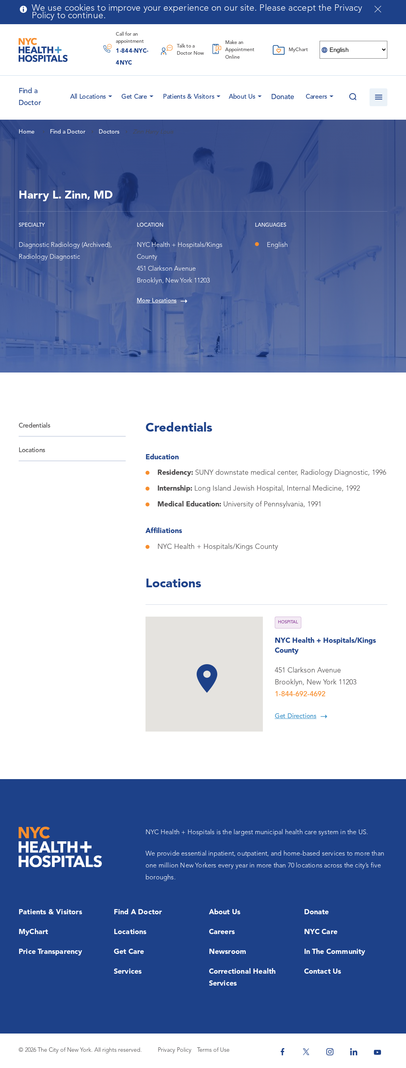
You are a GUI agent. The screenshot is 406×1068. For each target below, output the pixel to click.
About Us (242, 97)
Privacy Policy (175, 1050)
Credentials (34, 426)
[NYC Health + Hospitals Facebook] (282, 1052)
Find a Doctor (138, 912)
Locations (32, 450)
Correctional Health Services (242, 977)
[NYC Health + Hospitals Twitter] (306, 1052)
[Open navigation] (378, 97)
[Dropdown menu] (109, 94)
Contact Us (322, 971)
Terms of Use (213, 1050)
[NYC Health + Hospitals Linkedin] (354, 1052)
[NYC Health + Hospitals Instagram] (330, 1052)
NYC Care (321, 932)
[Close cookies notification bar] (378, 9)
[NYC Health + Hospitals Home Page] (43, 50)
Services (128, 971)
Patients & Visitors (188, 97)
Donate (282, 97)
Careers (316, 97)
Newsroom (228, 951)
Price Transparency (50, 951)
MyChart (33, 932)
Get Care (134, 97)
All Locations (88, 97)
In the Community (335, 951)
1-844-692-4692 (300, 694)
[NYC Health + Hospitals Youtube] (377, 1052)
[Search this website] (353, 97)
